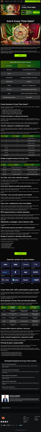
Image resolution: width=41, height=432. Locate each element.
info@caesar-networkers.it (36, 419)
